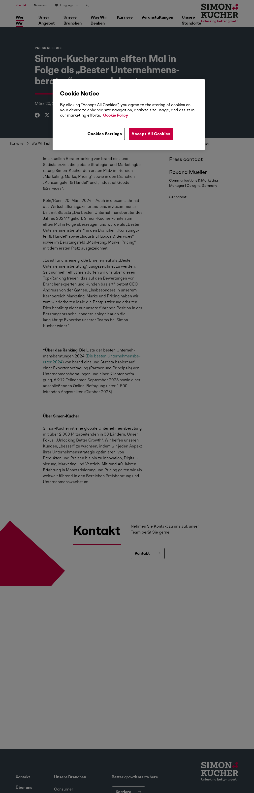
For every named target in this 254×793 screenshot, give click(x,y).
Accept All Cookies (150, 133)
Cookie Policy (115, 115)
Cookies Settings (105, 133)
